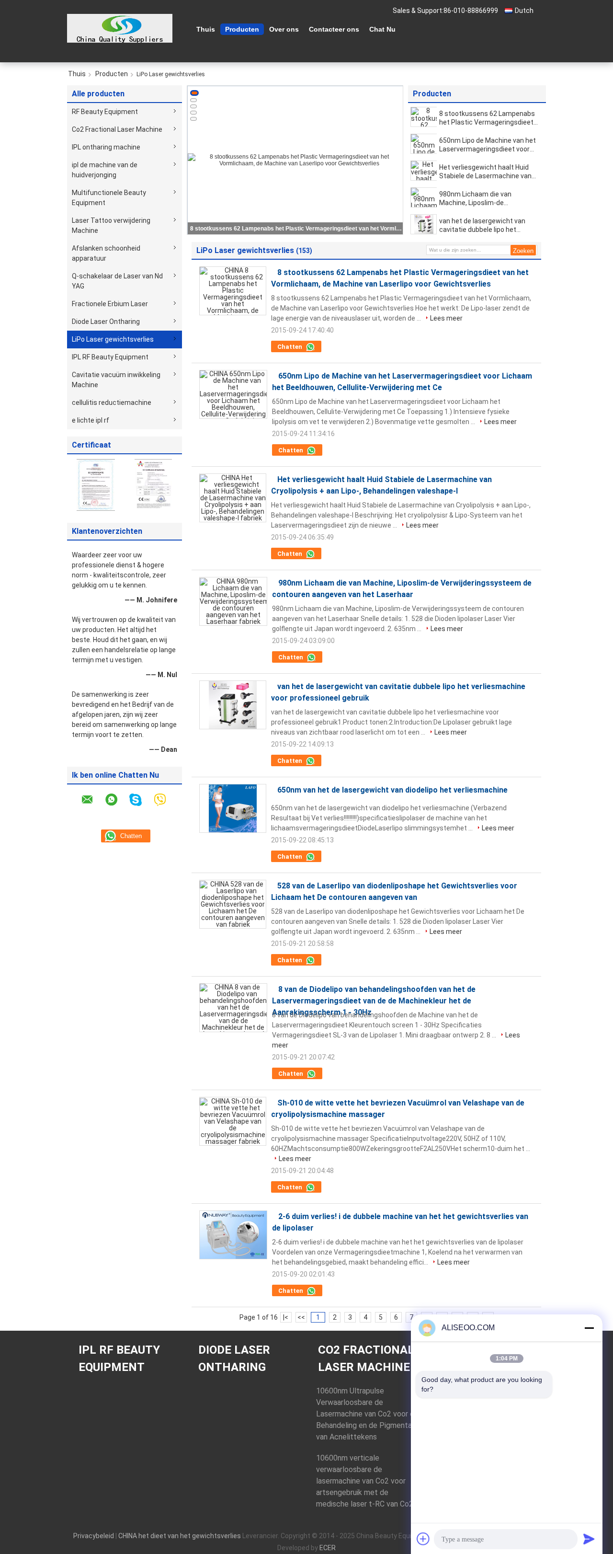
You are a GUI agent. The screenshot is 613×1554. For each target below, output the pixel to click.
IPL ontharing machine (106, 147)
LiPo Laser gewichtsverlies (113, 339)
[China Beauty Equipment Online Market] (119, 28)
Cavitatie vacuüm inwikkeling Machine (116, 380)
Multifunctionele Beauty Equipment (109, 198)
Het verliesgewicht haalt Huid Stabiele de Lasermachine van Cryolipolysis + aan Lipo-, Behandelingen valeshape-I (485, 171)
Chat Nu (382, 29)
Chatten (290, 346)
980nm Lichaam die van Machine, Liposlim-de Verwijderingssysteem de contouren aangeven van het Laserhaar (483, 198)
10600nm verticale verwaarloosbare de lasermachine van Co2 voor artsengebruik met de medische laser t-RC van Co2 (364, 1480)
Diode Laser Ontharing (106, 321)
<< (301, 1317)
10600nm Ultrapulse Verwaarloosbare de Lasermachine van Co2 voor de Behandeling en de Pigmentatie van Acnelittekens (368, 1413)
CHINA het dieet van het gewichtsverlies (179, 1536)
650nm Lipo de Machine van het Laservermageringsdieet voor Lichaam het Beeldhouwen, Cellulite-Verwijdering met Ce (296, 228)
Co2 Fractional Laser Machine (117, 129)
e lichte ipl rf (90, 420)
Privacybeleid (93, 1536)
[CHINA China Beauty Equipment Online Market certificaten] (96, 484)
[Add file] (423, 1538)
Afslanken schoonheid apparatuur (106, 253)
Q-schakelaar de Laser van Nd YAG (117, 281)
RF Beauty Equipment (105, 111)
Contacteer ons (334, 29)
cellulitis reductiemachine (111, 402)
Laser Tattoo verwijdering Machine (111, 225)
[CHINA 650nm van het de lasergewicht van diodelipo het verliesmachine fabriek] (232, 808)
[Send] (589, 1538)
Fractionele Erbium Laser (110, 304)
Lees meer (446, 318)
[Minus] (589, 1328)
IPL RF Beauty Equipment (110, 357)
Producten (242, 29)
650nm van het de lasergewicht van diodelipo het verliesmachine (392, 789)
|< (285, 1317)
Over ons (284, 29)
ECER (327, 1548)
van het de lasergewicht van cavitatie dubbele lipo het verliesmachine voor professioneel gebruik (482, 225)
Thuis (205, 29)
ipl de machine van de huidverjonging (104, 170)
